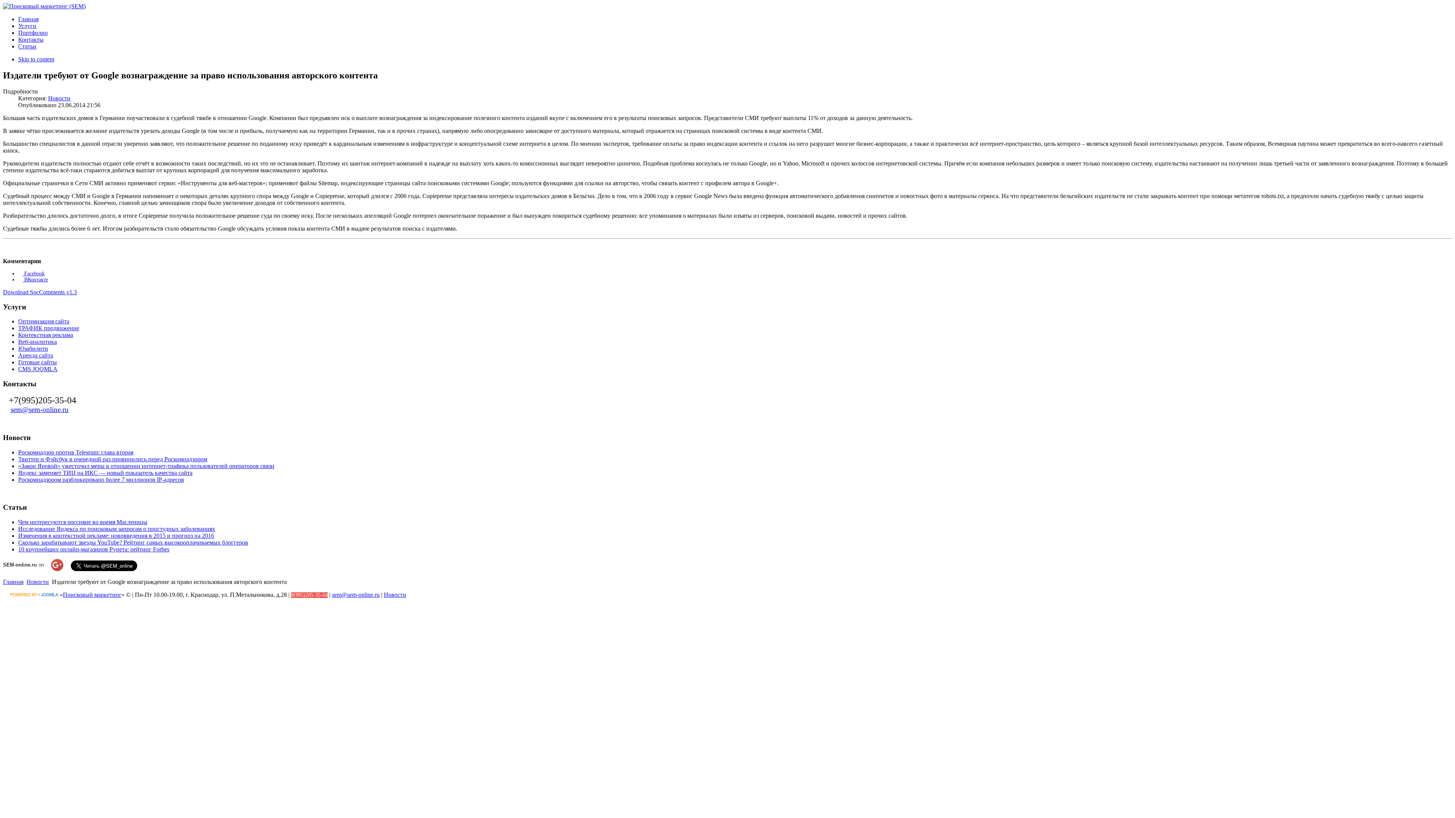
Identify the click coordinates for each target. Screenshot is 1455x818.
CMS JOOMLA (38, 369)
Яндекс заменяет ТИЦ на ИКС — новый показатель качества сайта (105, 473)
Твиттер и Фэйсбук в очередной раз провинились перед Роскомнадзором (112, 459)
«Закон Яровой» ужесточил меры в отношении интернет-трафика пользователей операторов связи (146, 466)
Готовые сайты (37, 362)
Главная (13, 582)
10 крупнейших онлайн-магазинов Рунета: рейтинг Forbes (93, 549)
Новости (59, 98)
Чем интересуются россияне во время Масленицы (82, 522)
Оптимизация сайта (43, 321)
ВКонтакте (35, 280)
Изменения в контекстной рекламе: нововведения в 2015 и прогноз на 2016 (116, 535)
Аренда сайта (35, 355)
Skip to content (36, 59)
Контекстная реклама (45, 335)
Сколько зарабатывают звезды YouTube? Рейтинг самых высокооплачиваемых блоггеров (133, 542)
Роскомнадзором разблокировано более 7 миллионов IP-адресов (101, 479)
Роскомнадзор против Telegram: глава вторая (75, 452)
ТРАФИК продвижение (48, 328)
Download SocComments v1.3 (40, 292)
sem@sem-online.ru (40, 410)
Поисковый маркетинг (92, 595)
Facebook (34, 273)
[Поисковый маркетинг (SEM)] (44, 6)
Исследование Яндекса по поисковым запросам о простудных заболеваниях (116, 529)
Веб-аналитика (37, 342)
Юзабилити (33, 348)
